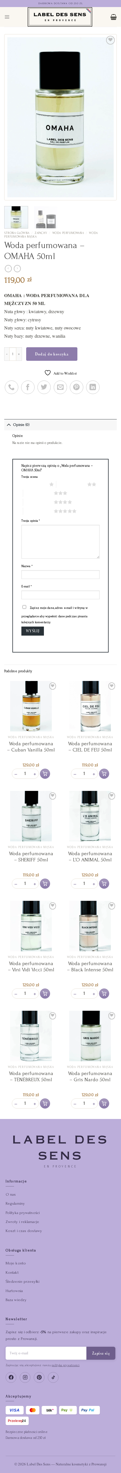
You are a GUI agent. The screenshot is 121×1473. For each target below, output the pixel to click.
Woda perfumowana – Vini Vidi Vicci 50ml (31, 967)
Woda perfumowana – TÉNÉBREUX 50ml (31, 1077)
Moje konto (16, 1263)
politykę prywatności (65, 1365)
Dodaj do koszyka (52, 354)
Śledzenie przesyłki (22, 1281)
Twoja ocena (29, 477)
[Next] (104, 117)
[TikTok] (53, 1377)
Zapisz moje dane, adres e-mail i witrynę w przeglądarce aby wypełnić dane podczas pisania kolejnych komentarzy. (54, 615)
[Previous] (17, 117)
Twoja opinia (30, 521)
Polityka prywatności (23, 1212)
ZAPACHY (41, 233)
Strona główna (17, 233)
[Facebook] (11, 1377)
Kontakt (12, 1272)
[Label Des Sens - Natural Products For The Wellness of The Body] (60, 17)
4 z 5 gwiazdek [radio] (38, 502)
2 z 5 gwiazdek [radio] (71, 484)
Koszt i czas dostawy (24, 1230)
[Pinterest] (39, 1377)
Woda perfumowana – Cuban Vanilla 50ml (31, 747)
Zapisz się (101, 1353)
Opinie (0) (21, 425)
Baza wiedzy (16, 1299)
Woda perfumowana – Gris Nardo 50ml (90, 1077)
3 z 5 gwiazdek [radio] (38, 493)
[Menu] (7, 17)
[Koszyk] (113, 17)
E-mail (26, 586)
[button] (45, 774)
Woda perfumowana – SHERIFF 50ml (31, 857)
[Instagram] (25, 1377)
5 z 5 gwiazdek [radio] (38, 511)
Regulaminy (15, 1203)
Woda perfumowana (68, 233)
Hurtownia (14, 1290)
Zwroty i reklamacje (22, 1221)
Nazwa (27, 566)
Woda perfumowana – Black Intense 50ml (90, 967)
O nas (11, 1194)
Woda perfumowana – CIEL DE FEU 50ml (90, 747)
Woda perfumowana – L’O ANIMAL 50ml (90, 857)
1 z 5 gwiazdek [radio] (34, 484)
